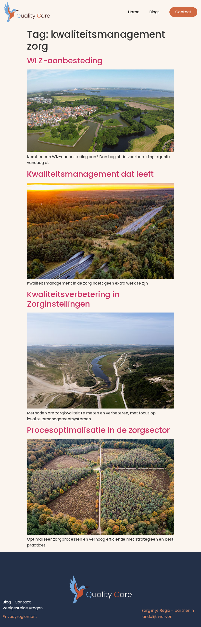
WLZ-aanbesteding (64, 60)
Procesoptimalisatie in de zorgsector (98, 430)
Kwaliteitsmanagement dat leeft (90, 173)
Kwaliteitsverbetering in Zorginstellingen (73, 299)
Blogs (154, 12)
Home (133, 12)
